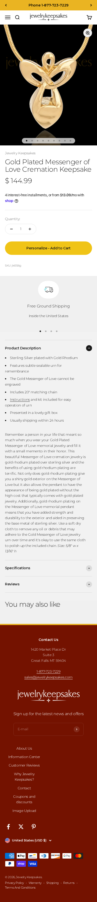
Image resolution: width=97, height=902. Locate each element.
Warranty (35, 883)
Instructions (20, 399)
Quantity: (12, 219)
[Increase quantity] (30, 229)
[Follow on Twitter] (21, 826)
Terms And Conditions (20, 887)
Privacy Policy (14, 883)
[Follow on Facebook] (8, 826)
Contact (24, 788)
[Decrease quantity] (11, 229)
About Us (24, 748)
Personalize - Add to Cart (48, 248)
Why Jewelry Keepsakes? (24, 777)
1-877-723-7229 (48, 671)
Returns (69, 883)
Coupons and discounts (24, 799)
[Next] (91, 5)
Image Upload (24, 810)
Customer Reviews (24, 765)
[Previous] (6, 5)
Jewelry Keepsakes (20, 153)
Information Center (24, 757)
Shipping (52, 883)
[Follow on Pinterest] (33, 826)
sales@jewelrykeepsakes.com (48, 677)
